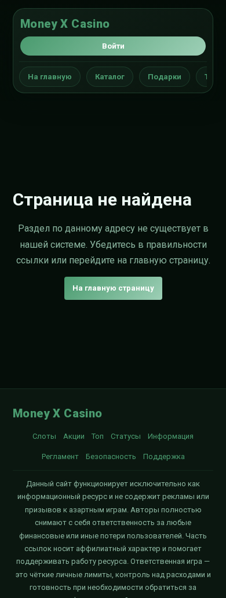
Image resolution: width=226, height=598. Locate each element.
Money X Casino (65, 24)
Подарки (164, 76)
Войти (113, 46)
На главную (50, 76)
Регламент (60, 456)
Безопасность (111, 456)
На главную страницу (113, 288)
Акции (74, 436)
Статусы (126, 436)
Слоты (44, 436)
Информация (171, 436)
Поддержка (164, 456)
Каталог (110, 76)
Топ (98, 436)
